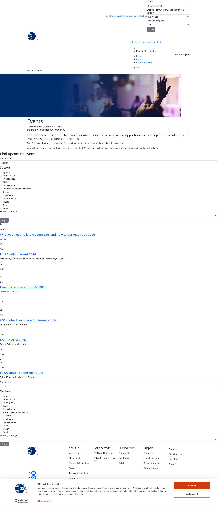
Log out (135, 67)
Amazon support (152, 463)
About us (173, 449)
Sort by (150, 12)
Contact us (142, 16)
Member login (155, 42)
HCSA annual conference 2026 (21, 373)
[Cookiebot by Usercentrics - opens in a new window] (21, 501)
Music (6, 201)
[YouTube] (33, 477)
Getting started (151, 468)
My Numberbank (144, 62)
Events (124, 16)
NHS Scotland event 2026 (18, 254)
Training (132, 16)
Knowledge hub (151, 458)
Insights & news (113, 16)
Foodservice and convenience (17, 188)
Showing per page (155, 20)
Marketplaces (9, 198)
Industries (174, 459)
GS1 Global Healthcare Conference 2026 (28, 320)
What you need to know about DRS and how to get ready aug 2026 (47, 234)
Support (173, 464)
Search (150, 1)
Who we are (74, 453)
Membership (75, 458)
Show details (44, 501)
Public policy (9, 178)
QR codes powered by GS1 (104, 459)
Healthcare (8, 195)
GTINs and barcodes (103, 453)
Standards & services (79, 463)
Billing (139, 56)
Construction (9, 175)
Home (30, 70)
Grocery (7, 192)
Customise (190, 494)
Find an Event (6, 158)
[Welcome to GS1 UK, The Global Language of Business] (33, 36)
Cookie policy (75, 478)
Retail (5, 208)
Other (6, 205)
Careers (72, 468)
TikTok (6, 182)
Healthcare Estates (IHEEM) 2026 (23, 287)
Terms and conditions (79, 473)
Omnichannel (9, 185)
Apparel (6, 172)
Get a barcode (139, 42)
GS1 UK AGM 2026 (13, 340)
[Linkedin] (33, 472)
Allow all (192, 485)
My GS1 (139, 59)
